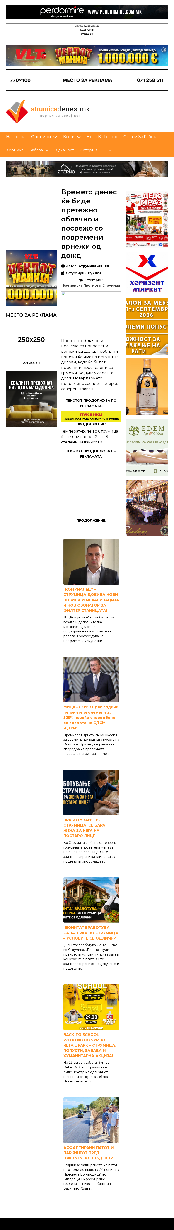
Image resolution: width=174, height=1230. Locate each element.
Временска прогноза (82, 286)
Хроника (15, 150)
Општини (41, 136)
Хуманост (64, 150)
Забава (36, 150)
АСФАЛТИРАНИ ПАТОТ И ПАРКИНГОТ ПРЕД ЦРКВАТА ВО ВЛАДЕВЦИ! (89, 1153)
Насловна (15, 136)
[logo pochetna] (48, 111)
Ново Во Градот (102, 136)
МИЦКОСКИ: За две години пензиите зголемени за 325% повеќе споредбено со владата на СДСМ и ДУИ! (90, 717)
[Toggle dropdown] (55, 137)
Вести (69, 136)
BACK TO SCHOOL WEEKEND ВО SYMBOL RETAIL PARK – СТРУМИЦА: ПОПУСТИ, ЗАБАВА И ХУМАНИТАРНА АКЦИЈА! (89, 1045)
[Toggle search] (110, 150)
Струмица (111, 286)
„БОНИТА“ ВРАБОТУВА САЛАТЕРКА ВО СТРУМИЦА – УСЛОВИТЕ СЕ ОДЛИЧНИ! (90, 932)
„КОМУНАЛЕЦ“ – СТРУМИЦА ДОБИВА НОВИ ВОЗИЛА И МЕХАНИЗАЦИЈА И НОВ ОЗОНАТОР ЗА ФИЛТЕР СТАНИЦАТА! (91, 600)
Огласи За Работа (140, 136)
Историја (89, 150)
